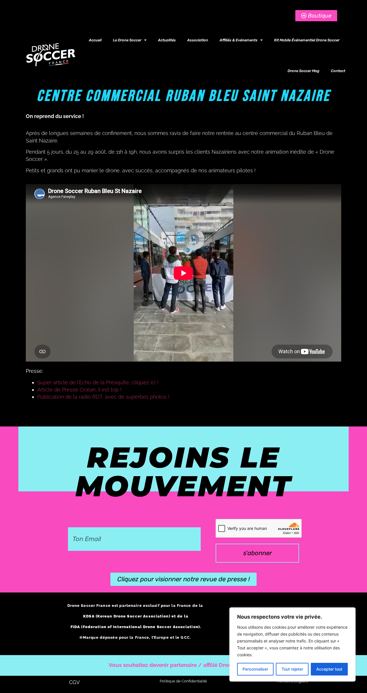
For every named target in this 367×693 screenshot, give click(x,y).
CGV (74, 682)
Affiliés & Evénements (238, 40)
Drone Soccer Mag (303, 71)
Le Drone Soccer (127, 40)
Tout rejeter (292, 669)
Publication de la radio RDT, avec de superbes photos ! (103, 397)
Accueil (95, 40)
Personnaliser (255, 669)
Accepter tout (329, 669)
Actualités (167, 40)
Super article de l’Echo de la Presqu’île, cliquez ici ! (97, 382)
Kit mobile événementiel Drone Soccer (306, 40)
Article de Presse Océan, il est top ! (80, 390)
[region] (292, 644)
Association (197, 40)
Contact (338, 71)
